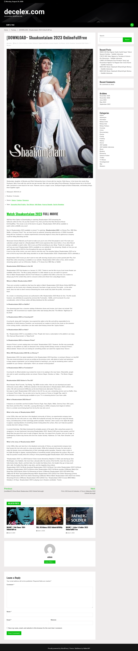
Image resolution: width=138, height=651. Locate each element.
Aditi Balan (46, 43)
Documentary (104, 132)
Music (101, 149)
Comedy (102, 128)
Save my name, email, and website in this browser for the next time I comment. (35, 628)
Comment (10, 584)
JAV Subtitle (103, 145)
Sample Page (10, 25)
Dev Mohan (62, 43)
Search (102, 35)
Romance (35, 43)
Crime (102, 130)
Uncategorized (104, 162)
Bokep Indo (103, 124)
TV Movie (103, 160)
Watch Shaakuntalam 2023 (24, 213)
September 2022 (105, 104)
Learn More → (49, 562)
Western (102, 166)
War (101, 164)
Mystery (102, 151)
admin (10, 43)
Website (53, 620)
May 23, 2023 (18, 43)
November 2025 (105, 98)
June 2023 (103, 100)
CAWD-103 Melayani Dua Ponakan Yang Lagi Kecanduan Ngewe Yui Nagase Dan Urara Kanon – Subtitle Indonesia (115, 63)
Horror (102, 143)
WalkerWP (86, 648)
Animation (103, 119)
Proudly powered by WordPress (58, 648)
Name (9, 611)
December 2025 (105, 96)
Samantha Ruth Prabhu (82, 43)
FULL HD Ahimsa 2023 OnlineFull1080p (49, 527)
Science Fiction (104, 155)
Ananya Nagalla (53, 43)
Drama (102, 134)
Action (102, 115)
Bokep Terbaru (104, 126)
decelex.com (24, 12)
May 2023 (103, 102)
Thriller (102, 157)
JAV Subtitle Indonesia (107, 147)
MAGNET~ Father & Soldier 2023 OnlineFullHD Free (77, 528)
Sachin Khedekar (70, 43)
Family (102, 136)
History (30, 43)
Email (9, 620)
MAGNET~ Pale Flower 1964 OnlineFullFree (16, 528)
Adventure (103, 117)
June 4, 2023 (41, 530)
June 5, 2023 (11, 533)
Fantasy (25, 43)
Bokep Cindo (104, 121)
